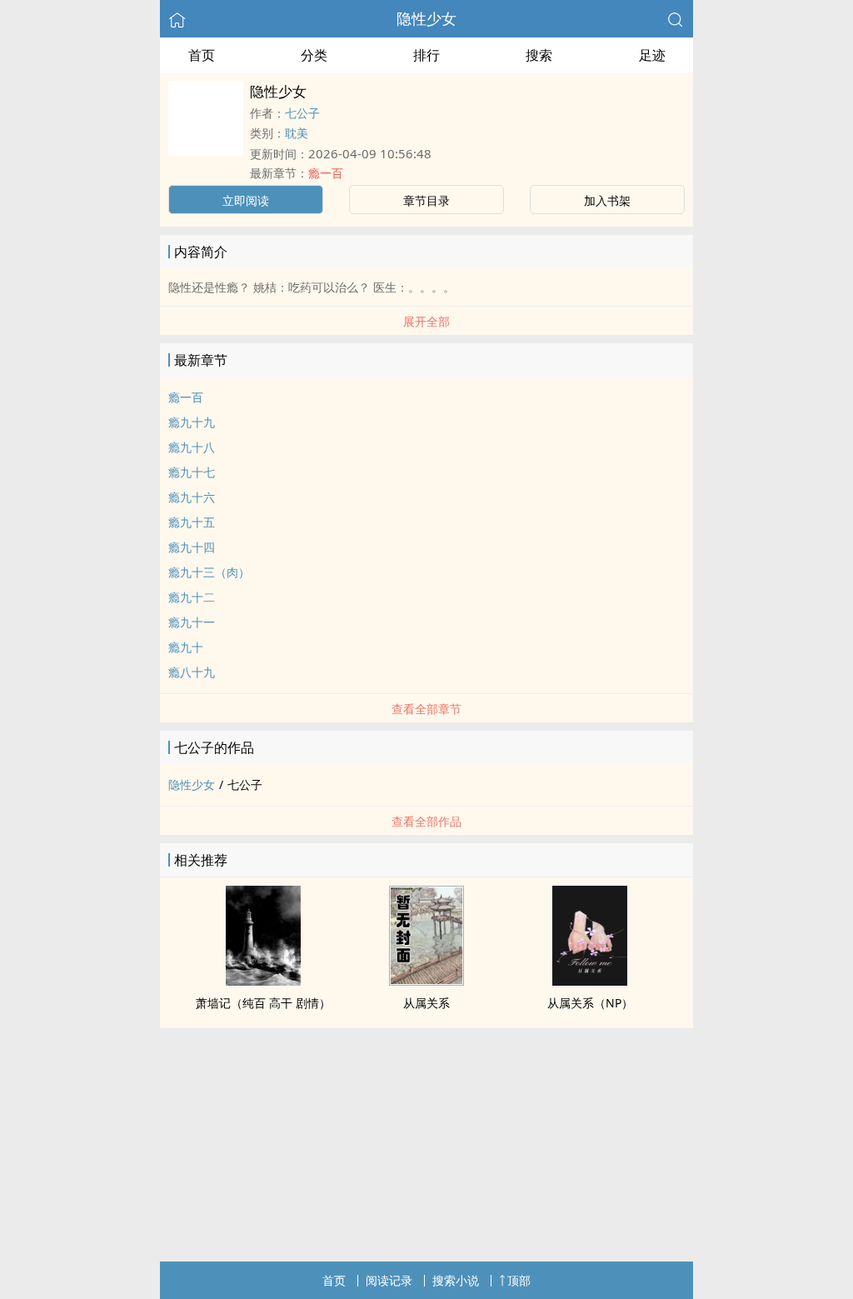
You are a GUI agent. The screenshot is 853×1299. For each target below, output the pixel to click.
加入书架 (607, 200)
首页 (201, 55)
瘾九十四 (191, 547)
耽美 (296, 133)
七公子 (302, 113)
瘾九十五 (191, 522)
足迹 (652, 55)
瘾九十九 (191, 422)
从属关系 (426, 1003)
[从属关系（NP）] (589, 981)
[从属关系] (426, 981)
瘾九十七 (191, 472)
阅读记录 (389, 1280)
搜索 (539, 55)
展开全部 (426, 321)
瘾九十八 (191, 447)
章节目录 (426, 200)
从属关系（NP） (590, 1003)
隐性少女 (426, 18)
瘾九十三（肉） (209, 572)
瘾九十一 (191, 622)
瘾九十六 (191, 497)
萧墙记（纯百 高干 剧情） (263, 1003)
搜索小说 (455, 1280)
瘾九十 (185, 647)
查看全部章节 (426, 709)
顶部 (519, 1280)
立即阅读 (245, 200)
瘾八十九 (191, 672)
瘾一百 (325, 173)
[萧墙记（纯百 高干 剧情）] (263, 981)
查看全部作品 (426, 821)
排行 (426, 55)
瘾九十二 (191, 597)
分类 (314, 55)
